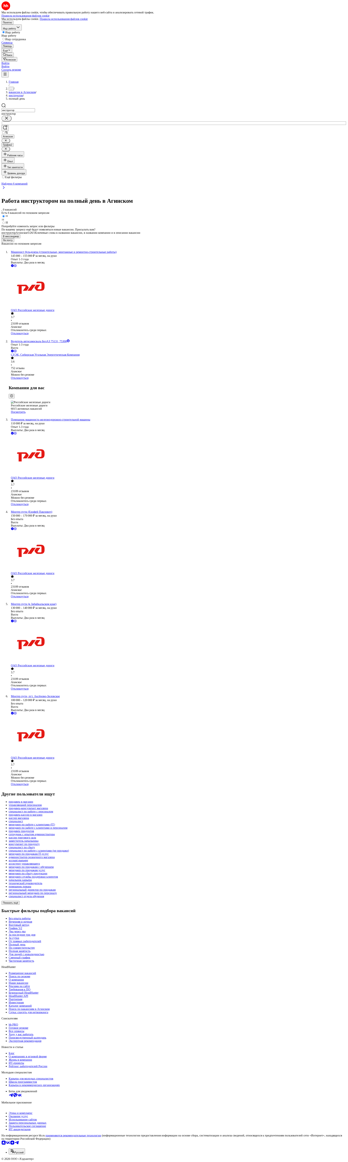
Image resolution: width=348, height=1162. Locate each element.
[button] (5, 63)
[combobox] (18, 110)
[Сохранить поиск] (5, 128)
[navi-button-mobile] (5, 74)
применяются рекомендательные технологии (73, 1135)
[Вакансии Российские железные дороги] (177, 288)
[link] (7, 55)
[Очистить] (6, 118)
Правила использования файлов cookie (64, 18)
